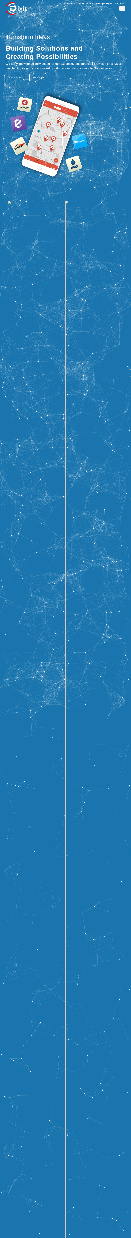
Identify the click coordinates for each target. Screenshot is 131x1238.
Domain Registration (92, 3)
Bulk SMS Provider (73, 3)
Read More (15, 77)
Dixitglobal (115, 3)
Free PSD (38, 77)
